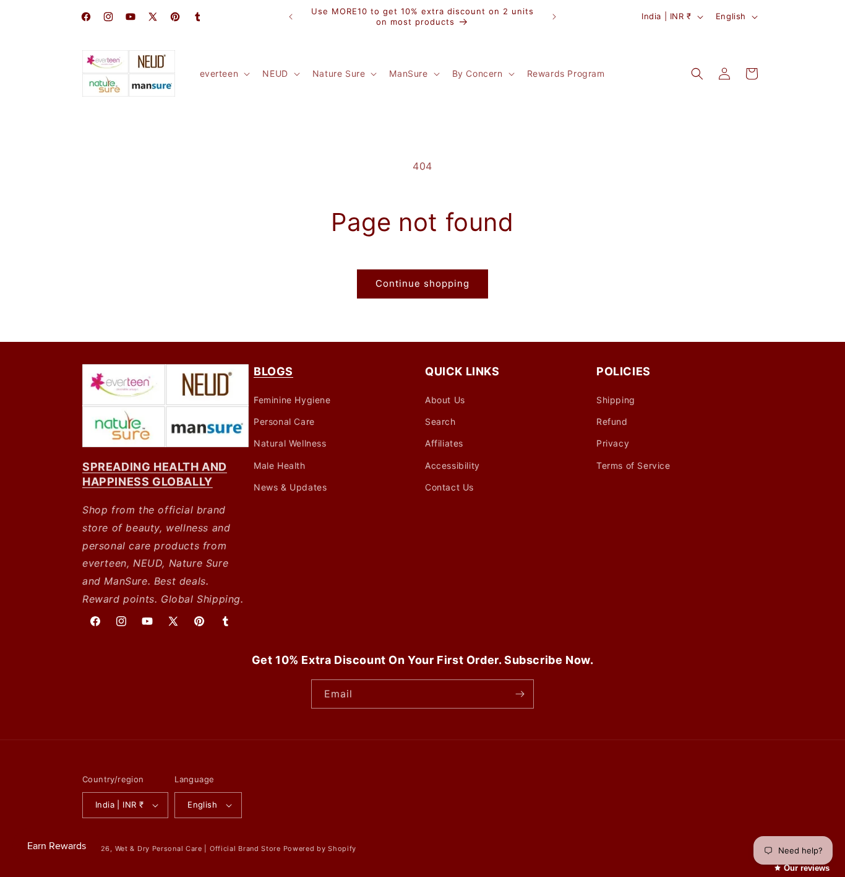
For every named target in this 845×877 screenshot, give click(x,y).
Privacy (612, 443)
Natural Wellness (290, 443)
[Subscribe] (519, 694)
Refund (612, 421)
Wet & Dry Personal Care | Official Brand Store (198, 848)
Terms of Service (633, 465)
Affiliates (444, 443)
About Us (445, 400)
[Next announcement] (554, 16)
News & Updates (290, 487)
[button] (223, 74)
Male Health (280, 465)
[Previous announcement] (290, 16)
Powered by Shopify (320, 848)
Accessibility (452, 465)
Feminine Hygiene (292, 400)
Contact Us (449, 487)
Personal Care (284, 421)
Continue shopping (422, 283)
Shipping (615, 400)
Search (440, 421)
